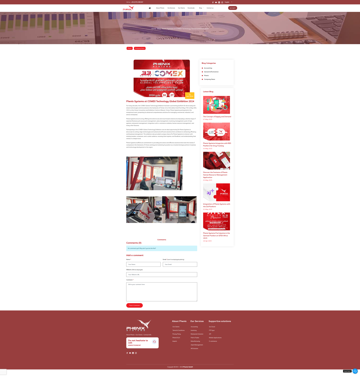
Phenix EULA (176, 338)
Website (134, 270)
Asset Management (197, 345)
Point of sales (195, 338)
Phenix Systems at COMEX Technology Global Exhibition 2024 (185, 29)
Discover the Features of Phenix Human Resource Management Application (215, 174)
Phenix (130, 48)
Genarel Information (211, 72)
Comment (130, 280)
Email (173, 259)
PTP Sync (212, 330)
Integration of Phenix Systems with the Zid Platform (216, 205)
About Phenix (160, 8)
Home (154, 29)
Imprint (174, 341)
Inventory (194, 330)
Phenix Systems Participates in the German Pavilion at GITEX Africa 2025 (216, 235)
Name (128, 259)
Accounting (208, 68)
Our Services (171, 8)
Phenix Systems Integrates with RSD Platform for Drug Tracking (217, 144)
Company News (139, 48)
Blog (200, 8)
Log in (233, 8)
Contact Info (147, 335)
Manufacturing (195, 341)
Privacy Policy (176, 334)
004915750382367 (134, 345)
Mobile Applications (215, 338)
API (210, 334)
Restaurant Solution (197, 334)
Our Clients (181, 8)
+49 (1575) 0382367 (137, 2)
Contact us (210, 8)
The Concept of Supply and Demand (217, 116)
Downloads (191, 8)
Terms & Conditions (178, 330)
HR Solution (194, 348)
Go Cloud (212, 327)
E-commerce (213, 341)
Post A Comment (134, 305)
